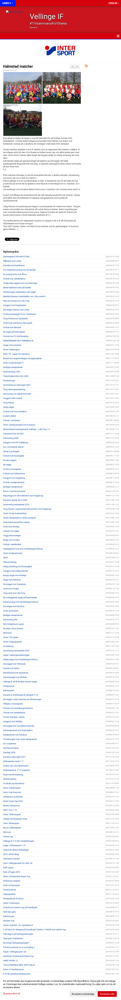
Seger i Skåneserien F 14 (14, 845)
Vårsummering (9, 562)
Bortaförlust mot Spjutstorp (15, 673)
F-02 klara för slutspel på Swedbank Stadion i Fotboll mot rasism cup (34, 929)
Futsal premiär (9, 890)
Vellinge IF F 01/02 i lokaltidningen (18, 841)
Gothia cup (8, 836)
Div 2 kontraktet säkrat (13, 447)
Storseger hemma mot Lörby (16, 310)
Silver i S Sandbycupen (13, 969)
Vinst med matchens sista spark (17, 323)
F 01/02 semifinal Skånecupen (16, 974)
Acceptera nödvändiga (83, 994)
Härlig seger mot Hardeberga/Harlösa (20, 659)
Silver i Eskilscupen (11, 788)
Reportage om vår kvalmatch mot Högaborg (23, 495)
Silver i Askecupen (11, 349)
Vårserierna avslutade (13, 797)
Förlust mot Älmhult (12, 327)
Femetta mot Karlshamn (14, 265)
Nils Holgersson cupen (13, 624)
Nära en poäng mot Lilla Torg (16, 301)
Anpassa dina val (11, 993)
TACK (5, 557)
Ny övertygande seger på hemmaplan (20, 597)
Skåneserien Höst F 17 (13, 761)
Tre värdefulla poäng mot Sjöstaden (19, 270)
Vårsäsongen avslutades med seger (19, 292)
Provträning (8, 646)
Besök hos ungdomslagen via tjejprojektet (22, 358)
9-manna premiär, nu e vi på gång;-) (19, 947)
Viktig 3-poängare (11, 451)
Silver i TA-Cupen (10, 637)
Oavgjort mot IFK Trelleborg (15, 442)
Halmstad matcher (18, 66)
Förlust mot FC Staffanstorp (16, 336)
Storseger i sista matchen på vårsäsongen (22, 699)
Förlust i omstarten (11, 420)
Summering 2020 (10, 438)
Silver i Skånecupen (12, 814)
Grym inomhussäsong (13, 774)
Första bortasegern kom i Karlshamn (19, 314)
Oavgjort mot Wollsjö (12, 721)
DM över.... (7, 832)
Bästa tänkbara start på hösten (17, 287)
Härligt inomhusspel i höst (15, 819)
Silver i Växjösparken (12, 642)
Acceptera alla (107, 994)
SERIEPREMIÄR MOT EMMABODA (18, 341)
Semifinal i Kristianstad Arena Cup (18, 956)
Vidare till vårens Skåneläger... (16, 850)
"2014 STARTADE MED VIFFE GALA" (19, 965)
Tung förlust (8, 402)
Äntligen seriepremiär (13, 367)
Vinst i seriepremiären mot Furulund (19, 425)
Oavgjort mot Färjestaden (14, 305)
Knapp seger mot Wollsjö (14, 575)
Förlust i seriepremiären (13, 482)
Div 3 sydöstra (9, 743)
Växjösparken (9, 894)
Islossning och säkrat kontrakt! (17, 394)
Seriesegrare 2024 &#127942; (16, 256)
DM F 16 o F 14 (10, 810)
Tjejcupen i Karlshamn (13, 938)
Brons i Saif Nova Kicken (14, 491)
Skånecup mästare (11, 881)
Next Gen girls (9, 912)
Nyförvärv (7, 633)
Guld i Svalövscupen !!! (13, 363)
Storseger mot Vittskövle (14, 664)
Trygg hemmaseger (12, 535)
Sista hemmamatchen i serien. (16, 522)
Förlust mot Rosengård (13, 456)
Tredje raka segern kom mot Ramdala (20, 283)
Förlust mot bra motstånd (14, 411)
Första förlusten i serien (14, 717)
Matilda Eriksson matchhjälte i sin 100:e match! (24, 296)
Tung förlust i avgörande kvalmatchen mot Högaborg (27, 509)
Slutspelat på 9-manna (13, 898)
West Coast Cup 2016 (13, 801)
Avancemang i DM (11, 371)
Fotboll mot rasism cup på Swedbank (20, 907)
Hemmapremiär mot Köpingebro (18, 730)
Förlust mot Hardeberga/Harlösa (18, 708)
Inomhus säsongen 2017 (14, 757)
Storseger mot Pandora (13, 606)
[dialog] (60, 987)
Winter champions (11, 805)
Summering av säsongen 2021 (17, 385)
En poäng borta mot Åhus (14, 274)
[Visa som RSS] (86, 66)
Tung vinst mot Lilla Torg (14, 593)
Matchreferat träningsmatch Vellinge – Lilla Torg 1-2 (26, 429)
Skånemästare (9, 779)
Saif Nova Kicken (11, 748)
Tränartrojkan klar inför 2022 (16, 376)
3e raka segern (10, 460)
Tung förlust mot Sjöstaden (15, 318)
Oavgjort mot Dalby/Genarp (15, 571)
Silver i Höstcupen (11, 903)
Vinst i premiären (10, 611)
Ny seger (7, 464)
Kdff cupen (8, 867)
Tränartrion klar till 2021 (13, 433)
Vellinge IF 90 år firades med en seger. (20, 681)
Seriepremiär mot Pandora (15, 735)
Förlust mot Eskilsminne (14, 473)
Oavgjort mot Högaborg (14, 478)
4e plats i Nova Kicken (13, 628)
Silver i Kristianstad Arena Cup (16, 876)
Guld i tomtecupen (11, 885)
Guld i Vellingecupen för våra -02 (17, 863)
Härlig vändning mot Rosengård (17, 566)
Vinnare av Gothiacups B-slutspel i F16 (20, 695)
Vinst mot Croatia (11, 588)
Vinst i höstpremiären (12, 553)
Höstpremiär (8, 686)
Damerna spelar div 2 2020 (15, 500)
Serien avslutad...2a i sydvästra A (18, 925)
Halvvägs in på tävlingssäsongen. (18, 934)
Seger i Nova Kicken (12, 345)
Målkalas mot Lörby (12, 261)
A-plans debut (9, 416)
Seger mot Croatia (11, 540)
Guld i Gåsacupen (11, 823)
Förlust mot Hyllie (11, 531)
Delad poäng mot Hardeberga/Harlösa (20, 602)
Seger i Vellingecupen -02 (14, 952)
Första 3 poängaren (12, 469)
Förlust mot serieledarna (14, 279)
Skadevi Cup (8, 921)
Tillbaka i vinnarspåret (13, 704)
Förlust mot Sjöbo (11, 668)
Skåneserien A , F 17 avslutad (16, 770)
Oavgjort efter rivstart (12, 398)
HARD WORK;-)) (10, 960)
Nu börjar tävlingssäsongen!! (16, 943)
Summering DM (10, 619)
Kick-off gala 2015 (11, 872)
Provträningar (9, 380)
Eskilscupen (8, 690)
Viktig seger (8, 407)
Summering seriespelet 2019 (16, 504)
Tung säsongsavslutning (14, 389)
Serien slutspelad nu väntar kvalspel (19, 518)
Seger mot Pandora (12, 580)
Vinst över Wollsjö (11, 526)
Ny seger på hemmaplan (14, 332)
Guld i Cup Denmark (12, 792)
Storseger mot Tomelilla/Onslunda (18, 726)
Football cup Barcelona (13, 783)
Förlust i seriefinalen (12, 544)
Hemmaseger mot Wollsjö (15, 677)
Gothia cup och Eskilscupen (16, 766)
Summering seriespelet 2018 (16, 650)
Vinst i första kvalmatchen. (15, 513)
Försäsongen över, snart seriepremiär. (20, 739)
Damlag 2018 (9, 752)
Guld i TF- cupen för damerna (16, 354)
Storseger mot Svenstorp (14, 584)
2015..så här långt (11, 854)
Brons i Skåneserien (12, 828)
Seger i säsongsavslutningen (16, 655)
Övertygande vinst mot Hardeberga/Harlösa (23, 549)
